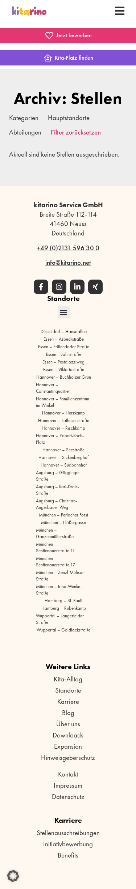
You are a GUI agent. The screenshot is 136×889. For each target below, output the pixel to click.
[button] (64, 312)
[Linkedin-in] (77, 287)
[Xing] (95, 287)
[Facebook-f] (41, 287)
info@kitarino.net (68, 262)
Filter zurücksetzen (76, 132)
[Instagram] (59, 287)
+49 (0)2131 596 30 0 (68, 247)
